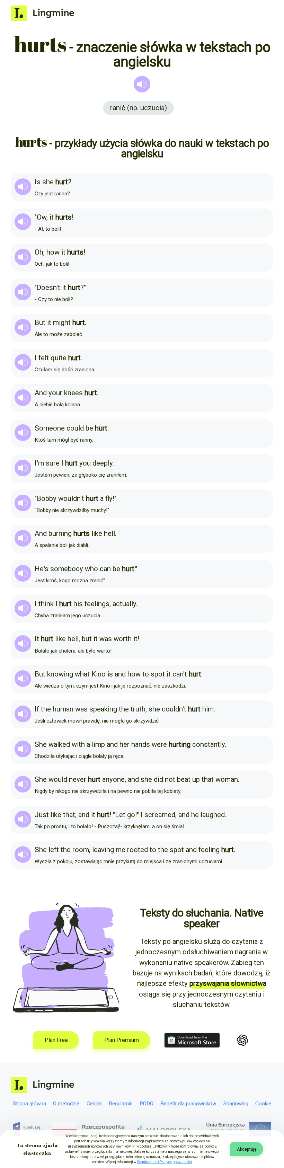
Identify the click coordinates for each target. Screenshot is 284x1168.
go (131, 815)
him (208, 709)
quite (58, 358)
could (75, 428)
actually (124, 604)
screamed (159, 815)
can (105, 569)
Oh (39, 252)
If (37, 709)
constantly (208, 744)
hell (109, 533)
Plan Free (56, 1040)
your (55, 393)
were (159, 744)
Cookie (263, 1103)
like (96, 533)
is (110, 674)
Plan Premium (121, 1040)
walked (59, 744)
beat (183, 779)
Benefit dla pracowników (188, 1103)
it (52, 217)
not (170, 779)
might (62, 322)
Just (42, 815)
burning (60, 533)
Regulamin (121, 1103)
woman (226, 779)
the (46, 709)
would (57, 779)
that (208, 779)
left (53, 850)
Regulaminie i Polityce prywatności (164, 1162)
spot (158, 674)
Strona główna (29, 1103)
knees (73, 393)
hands (140, 744)
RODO (146, 1103)
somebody (66, 569)
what (82, 674)
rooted (137, 850)
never (77, 779)
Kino (98, 674)
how (53, 252)
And (41, 393)
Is (38, 182)
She (41, 744)
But (40, 322)
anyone (113, 779)
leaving (103, 850)
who (91, 569)
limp (98, 744)
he (195, 815)
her (124, 744)
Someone (50, 428)
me (120, 850)
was (105, 639)
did (158, 779)
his (78, 604)
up (196, 779)
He (39, 569)
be (89, 428)
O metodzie (66, 1103)
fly (109, 498)
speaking (103, 709)
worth (123, 639)
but (87, 639)
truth (138, 709)
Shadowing (235, 1103)
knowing (60, 674)
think (46, 604)
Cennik (94, 1103)
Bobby (46, 498)
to (145, 674)
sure (53, 463)
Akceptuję (247, 1149)
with (78, 744)
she (48, 182)
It (37, 639)
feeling (209, 850)
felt (43, 358)
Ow (41, 217)
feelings (97, 604)
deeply (102, 463)
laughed (213, 815)
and (120, 674)
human (63, 709)
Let (120, 815)
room (80, 850)
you (85, 463)
